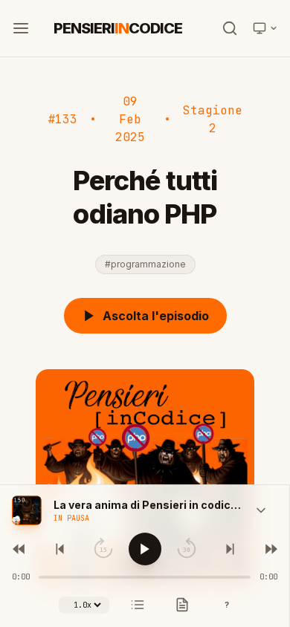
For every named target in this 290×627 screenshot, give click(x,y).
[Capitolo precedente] (61, 549)
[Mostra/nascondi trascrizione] (182, 604)
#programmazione (145, 264)
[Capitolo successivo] (228, 549)
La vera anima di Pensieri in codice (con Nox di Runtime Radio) (149, 504)
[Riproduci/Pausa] (145, 549)
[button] (27, 510)
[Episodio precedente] (20, 549)
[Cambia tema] (265, 28)
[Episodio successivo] (270, 549)
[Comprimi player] (261, 510)
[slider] (145, 577)
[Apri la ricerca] (230, 28)
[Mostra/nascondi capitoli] (137, 604)
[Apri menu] (21, 28)
